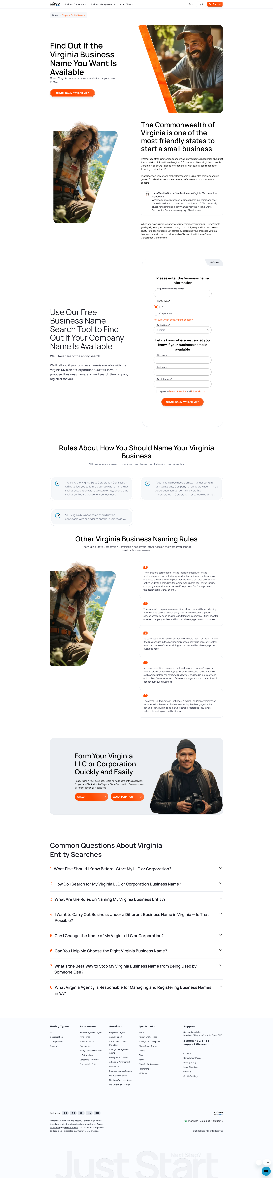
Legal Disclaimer (190, 1067)
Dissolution (114, 1066)
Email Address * (164, 379)
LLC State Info (86, 1055)
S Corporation (56, 1037)
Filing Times (85, 1037)
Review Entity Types (148, 1037)
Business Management (102, 4)
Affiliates (143, 1073)
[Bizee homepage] (55, 4)
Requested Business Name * (170, 288)
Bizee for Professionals (149, 1064)
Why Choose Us (87, 1041)
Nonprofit (54, 1046)
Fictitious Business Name (120, 1080)
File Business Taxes (118, 1075)
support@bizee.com (198, 1044)
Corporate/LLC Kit (88, 1064)
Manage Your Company (149, 1041)
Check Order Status (148, 1046)
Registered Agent (117, 1032)
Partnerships (144, 1068)
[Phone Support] (191, 4)
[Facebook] (73, 1113)
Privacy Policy (198, 391)
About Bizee (125, 4)
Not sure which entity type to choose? (173, 319)
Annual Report (115, 1037)
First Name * (162, 355)
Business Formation (74, 4)
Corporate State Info (89, 1059)
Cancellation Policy (192, 1058)
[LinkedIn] (89, 1113)
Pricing (142, 1050)
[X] (81, 1113)
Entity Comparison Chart (91, 1050)
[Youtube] (97, 1113)
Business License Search (120, 1071)
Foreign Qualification (118, 1057)
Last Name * (162, 367)
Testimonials (85, 1046)
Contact (187, 1053)
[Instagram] (65, 1113)
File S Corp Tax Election (119, 1084)
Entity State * (163, 325)
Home (141, 1032)
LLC (51, 1032)
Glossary (187, 1071)
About (141, 1059)
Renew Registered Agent (91, 1032)
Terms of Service (177, 391)
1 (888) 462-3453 (196, 1040)
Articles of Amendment (119, 1062)
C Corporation (56, 1041)
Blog (141, 1055)
